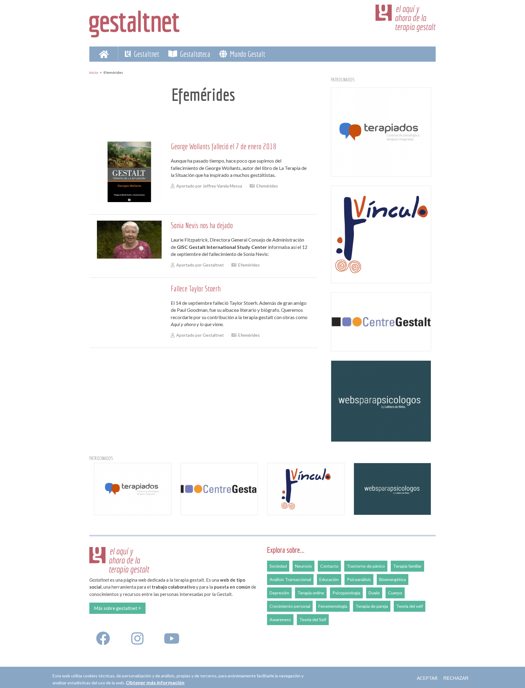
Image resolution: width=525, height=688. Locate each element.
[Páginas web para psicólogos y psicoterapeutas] (381, 401)
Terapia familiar (407, 566)
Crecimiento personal (289, 606)
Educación (329, 579)
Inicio (93, 72)
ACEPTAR (427, 678)
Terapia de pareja (371, 606)
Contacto (329, 566)
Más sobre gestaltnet (116, 608)
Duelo (374, 592)
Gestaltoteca (194, 53)
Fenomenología (332, 606)
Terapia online (310, 592)
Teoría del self (409, 606)
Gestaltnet (145, 53)
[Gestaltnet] (134, 21)
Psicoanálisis (359, 579)
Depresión (279, 592)
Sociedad (278, 566)
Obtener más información (155, 682)
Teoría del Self (312, 619)
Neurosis (303, 566)
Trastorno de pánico (366, 566)
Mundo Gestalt (246, 53)
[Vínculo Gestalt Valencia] (381, 234)
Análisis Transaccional (290, 579)
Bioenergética (392, 579)
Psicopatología (346, 592)
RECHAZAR (455, 678)
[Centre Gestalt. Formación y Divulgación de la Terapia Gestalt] (381, 322)
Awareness (280, 619)
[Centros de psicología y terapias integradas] (381, 132)
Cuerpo (395, 592)
